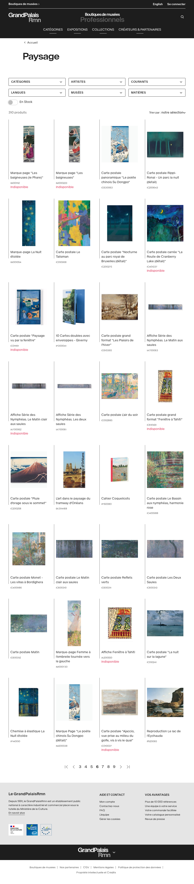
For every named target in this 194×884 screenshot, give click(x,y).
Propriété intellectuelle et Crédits (96, 872)
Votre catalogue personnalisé (162, 814)
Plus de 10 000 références (160, 802)
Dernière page (128, 765)
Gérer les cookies (109, 819)
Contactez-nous (109, 806)
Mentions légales (103, 867)
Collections (103, 29)
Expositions (77, 29)
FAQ (102, 810)
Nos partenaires (69, 867)
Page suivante (120, 765)
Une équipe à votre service (161, 806)
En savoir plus (17, 813)
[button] (53, 30)
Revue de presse (155, 819)
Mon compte (107, 802)
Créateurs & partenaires (140, 29)
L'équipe (104, 814)
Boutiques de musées (43, 867)
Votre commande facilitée (160, 810)
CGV (86, 867)
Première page (66, 765)
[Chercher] (182, 17)
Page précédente (73, 765)
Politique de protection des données (139, 867)
